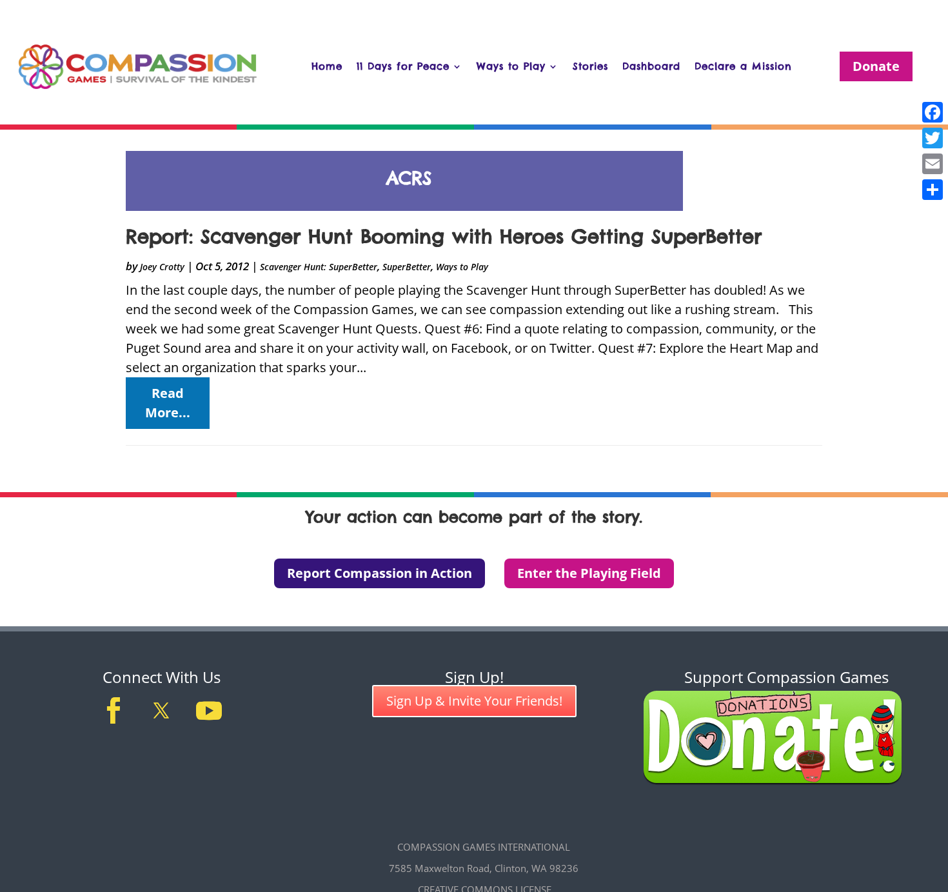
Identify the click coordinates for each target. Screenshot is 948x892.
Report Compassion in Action (379, 573)
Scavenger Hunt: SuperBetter (318, 267)
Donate (876, 66)
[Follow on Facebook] (113, 711)
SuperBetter (406, 267)
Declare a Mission (743, 66)
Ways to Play (511, 66)
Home (326, 66)
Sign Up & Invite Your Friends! (474, 700)
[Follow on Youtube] (209, 711)
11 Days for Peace (403, 66)
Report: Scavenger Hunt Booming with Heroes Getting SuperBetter (444, 236)
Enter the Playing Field (589, 573)
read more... (167, 402)
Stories (590, 66)
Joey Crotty (162, 267)
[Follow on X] (161, 710)
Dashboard (651, 66)
